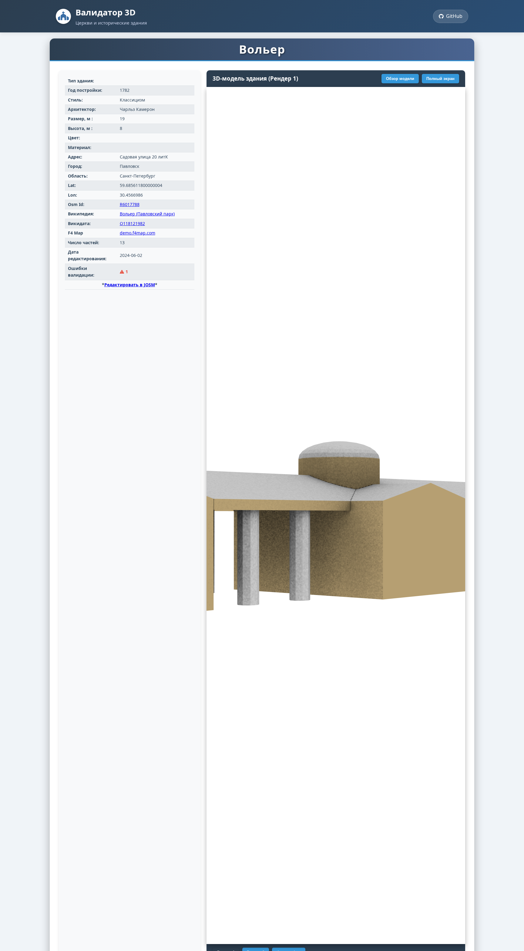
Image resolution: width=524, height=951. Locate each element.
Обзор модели (400, 78)
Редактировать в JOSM (129, 285)
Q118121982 (132, 223)
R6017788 (129, 204)
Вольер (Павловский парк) (147, 214)
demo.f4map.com (137, 233)
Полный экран (440, 78)
